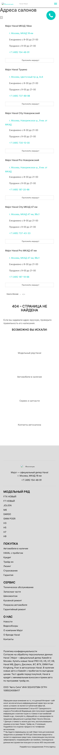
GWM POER (9, 518)
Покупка (10, 543)
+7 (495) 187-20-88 (19, 189)
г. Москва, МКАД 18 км (21, 33)
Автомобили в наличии (15, 548)
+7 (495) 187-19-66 (19, 276)
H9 (4, 536)
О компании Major (13, 630)
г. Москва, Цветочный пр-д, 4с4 (26, 77)
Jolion (7, 505)
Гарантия (8, 575)
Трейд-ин (8, 561)
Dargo (7, 514)
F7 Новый (9, 501)
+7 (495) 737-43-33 (20, 233)
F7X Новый (9, 496)
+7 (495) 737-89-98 (19, 95)
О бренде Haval (11, 634)
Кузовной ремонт (12, 600)
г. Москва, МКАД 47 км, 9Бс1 (24, 214)
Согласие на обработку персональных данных (28, 654)
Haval (6, 657)
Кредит (7, 557)
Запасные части (12, 591)
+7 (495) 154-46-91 (19, 52)
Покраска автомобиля (15, 605)
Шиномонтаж (10, 596)
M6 (5, 510)
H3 (4, 523)
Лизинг (7, 566)
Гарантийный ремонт (14, 609)
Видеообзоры (10, 626)
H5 (4, 527)
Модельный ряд (16, 491)
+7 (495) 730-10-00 (19, 142)
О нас (8, 616)
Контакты (8, 639)
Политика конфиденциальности (20, 651)
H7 (4, 532)
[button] (55, 3)
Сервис (9, 582)
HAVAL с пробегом (13, 553)
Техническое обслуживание (18, 587)
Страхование (10, 570)
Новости (7, 621)
